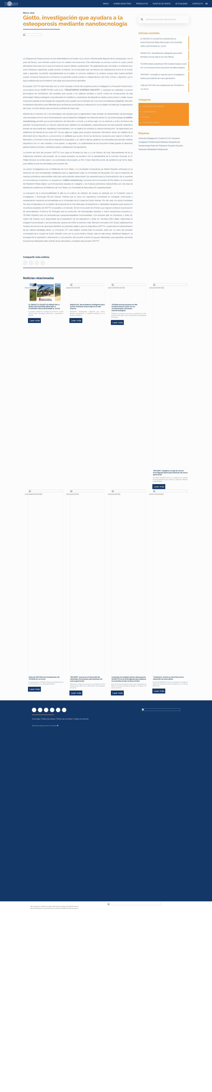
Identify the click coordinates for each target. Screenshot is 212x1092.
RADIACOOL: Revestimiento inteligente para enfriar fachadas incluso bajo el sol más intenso (161, 55)
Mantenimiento (154, 142)
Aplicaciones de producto (153, 106)
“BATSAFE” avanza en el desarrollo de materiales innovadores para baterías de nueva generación (86, 679)
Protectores (163, 146)
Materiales (164, 142)
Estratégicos (151, 138)
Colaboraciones (149, 112)
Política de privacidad (64, 719)
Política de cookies (48, 719)
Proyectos (171, 146)
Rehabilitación (152, 149)
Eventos (146, 117)
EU (157, 138)
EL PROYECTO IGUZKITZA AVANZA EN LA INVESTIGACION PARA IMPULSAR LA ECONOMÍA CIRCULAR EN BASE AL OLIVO (161, 42)
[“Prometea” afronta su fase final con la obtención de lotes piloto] (170, 582)
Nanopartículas (174, 142)
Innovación (176, 138)
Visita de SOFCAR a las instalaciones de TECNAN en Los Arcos (162, 87)
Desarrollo (142, 138)
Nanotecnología (144, 146)
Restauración (163, 149)
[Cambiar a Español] (206, 3)
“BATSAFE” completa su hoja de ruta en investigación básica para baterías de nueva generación (162, 76)
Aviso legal (36, 719)
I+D (167, 138)
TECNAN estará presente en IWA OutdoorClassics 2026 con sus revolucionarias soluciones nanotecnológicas (163, 66)
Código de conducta (81, 719)
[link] (32, 42)
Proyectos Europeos (151, 122)
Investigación (143, 142)
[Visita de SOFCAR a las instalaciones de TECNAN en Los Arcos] (46, 582)
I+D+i (169, 138)
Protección (154, 146)
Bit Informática (52, 726)
